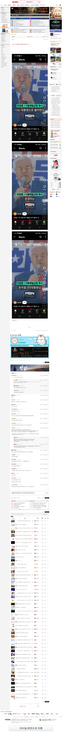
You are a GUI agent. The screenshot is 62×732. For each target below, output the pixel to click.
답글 (47, 383)
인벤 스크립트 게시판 (4, 20)
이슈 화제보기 (46, 18)
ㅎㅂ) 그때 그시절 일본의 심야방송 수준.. (23, 553)
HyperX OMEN (3, 58)
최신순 (18, 373)
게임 (32, 516)
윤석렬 (37, 661)
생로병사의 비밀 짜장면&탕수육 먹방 (23, 654)
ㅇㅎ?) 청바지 (20, 679)
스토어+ (60, 41)
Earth (36, 603)
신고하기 (40, 330)
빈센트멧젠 (37, 600)
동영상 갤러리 (3, 16)
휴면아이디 (37, 549)
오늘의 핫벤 (2, 37)
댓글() (46, 39)
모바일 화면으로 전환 (31, 728)
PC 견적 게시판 (3, 41)
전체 (12, 516)
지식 (35, 516)
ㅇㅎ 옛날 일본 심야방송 (21, 636)
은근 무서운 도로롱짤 (21, 524)
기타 (47, 516)
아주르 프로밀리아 (3, 64)
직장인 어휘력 (20, 668)
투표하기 (55, 155)
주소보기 (12, 34)
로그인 (56, 5)
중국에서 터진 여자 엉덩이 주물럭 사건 (23, 535)
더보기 (23, 342)
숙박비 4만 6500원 (20, 567)
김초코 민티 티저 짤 (20, 665)
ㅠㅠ (18, 560)
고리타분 (37, 690)
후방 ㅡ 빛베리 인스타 (21, 564)
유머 (23, 516)
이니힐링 (21, 342)
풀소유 (37, 535)
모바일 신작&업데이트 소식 (5, 22)
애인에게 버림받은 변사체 (21, 585)
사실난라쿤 (37, 524)
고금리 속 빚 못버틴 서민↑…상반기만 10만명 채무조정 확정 (26, 600)
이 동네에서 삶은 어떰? (21, 578)
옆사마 (37, 665)
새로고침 (48, 373)
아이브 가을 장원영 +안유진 (22, 632)
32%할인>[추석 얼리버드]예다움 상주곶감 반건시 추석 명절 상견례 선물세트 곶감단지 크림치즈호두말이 (56, 122)
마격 (25, 342)
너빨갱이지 (37, 589)
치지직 (2, 48)
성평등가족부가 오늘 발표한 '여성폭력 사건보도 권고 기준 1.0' (26, 582)
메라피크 (37, 679)
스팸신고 (43, 330)
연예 (20, 516)
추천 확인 (46, 330)
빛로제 (37, 643)
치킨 (36, 625)
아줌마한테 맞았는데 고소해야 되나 (23, 603)
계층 (41, 516)
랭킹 (22, 345)
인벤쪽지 (19, 342)
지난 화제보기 (41, 18)
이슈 (15, 516)
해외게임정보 (3, 54)
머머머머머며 (37, 672)
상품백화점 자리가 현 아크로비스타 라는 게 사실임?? (25, 672)
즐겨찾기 (22, 514)
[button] (19, 509)
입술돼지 (37, 564)
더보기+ (60, 119)
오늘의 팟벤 (2, 38)
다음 (38, 703)
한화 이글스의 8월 (20, 697)
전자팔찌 (37, 531)
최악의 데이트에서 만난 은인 (22, 614)
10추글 (18, 514)
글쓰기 (47, 701)
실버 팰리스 (2, 61)
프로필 (17, 345)
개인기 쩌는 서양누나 (21, 589)
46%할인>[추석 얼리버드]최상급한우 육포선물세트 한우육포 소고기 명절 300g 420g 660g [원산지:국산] (56, 125)
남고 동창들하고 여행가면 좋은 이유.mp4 (23, 647)
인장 (13, 345)
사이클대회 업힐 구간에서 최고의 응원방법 (24, 661)
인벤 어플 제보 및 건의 (4, 19)
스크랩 (37, 330)
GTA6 (2, 67)
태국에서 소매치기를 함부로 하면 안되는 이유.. (24, 531)
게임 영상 (2, 55)
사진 (38, 516)
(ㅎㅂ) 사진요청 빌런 (21, 607)
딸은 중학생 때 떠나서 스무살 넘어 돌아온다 (24, 686)
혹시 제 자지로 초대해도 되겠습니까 (23, 683)
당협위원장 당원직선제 (21, 690)
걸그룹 (2, 51)
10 (36, 703)
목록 (44, 39)
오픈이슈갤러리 (47, 34)
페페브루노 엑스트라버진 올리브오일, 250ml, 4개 (56, 127)
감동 (44, 516)
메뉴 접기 (45, 345)
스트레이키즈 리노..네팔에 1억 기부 (23, 596)
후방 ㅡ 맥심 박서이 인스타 (21, 571)
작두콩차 (37, 650)
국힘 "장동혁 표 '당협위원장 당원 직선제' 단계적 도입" (25, 643)
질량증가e (13, 36)
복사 (15, 34)
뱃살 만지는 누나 (20, 549)
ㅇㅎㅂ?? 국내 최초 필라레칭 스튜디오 (23, 542)
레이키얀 (37, 582)
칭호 (26, 345)
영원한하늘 (37, 618)
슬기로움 (37, 596)
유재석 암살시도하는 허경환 (22, 625)
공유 (35, 330)
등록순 (15, 373)
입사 (36, 654)
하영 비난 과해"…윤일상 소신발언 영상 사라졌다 (25, 650)
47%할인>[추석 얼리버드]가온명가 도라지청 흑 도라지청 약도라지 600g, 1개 (56, 124)
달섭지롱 (37, 607)
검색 (38, 706)
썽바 (36, 686)
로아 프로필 (31, 345)
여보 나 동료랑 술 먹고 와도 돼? (22, 618)
